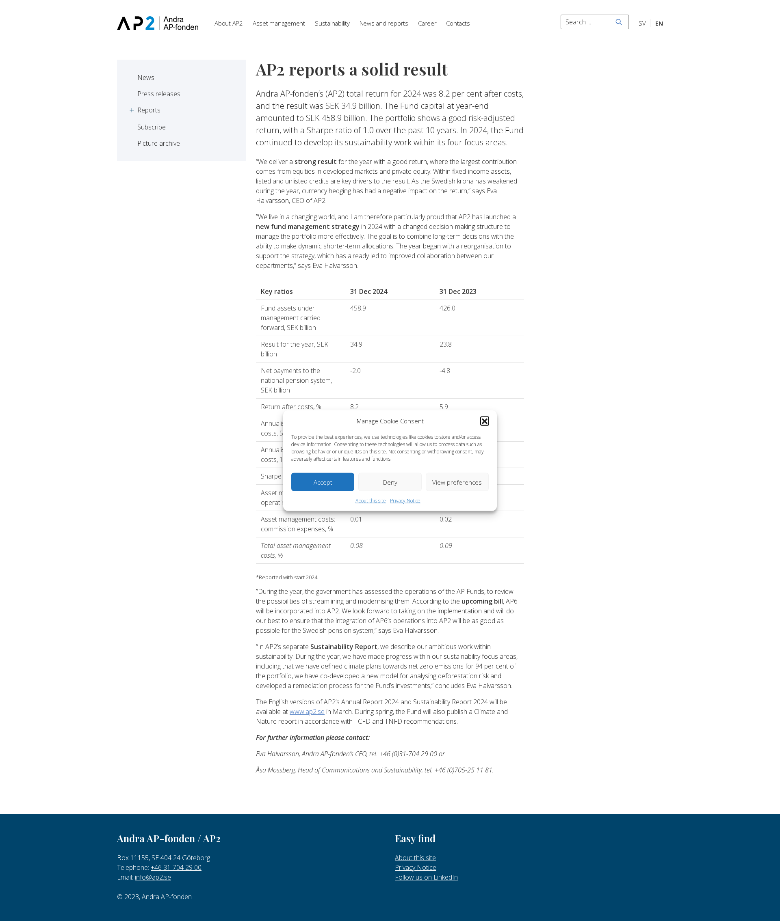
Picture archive (158, 143)
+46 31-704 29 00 (176, 867)
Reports (148, 110)
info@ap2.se (153, 877)
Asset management (279, 23)
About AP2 (228, 23)
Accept (323, 482)
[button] (485, 421)
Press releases (158, 93)
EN (659, 23)
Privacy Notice (405, 500)
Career (427, 23)
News (145, 77)
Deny (390, 482)
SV (642, 23)
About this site (370, 500)
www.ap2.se (307, 711)
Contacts (458, 23)
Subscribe (151, 127)
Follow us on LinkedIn (426, 877)
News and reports (384, 23)
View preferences (457, 482)
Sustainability (332, 23)
